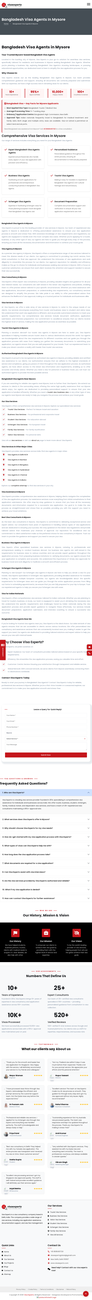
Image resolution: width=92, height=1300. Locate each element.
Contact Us (8, 1270)
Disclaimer (60, 1289)
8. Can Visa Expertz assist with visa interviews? (23, 872)
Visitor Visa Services (16, 435)
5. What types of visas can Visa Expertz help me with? (26, 845)
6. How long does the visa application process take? (26, 854)
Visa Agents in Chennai (17, 475)
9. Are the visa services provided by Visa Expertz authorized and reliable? (36, 881)
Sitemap (7, 1274)
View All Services (56, 1235)
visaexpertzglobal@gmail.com (63, 1255)
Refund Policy (71, 1289)
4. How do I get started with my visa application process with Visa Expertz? (36, 837)
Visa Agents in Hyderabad (18, 470)
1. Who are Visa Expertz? (13, 792)
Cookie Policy (32, 1289)
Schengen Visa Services (17, 424)
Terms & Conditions (47, 1289)
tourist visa (52, 392)
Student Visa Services (17, 419)
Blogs (6, 1267)
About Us (7, 1255)
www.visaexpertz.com (59, 1263)
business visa (62, 392)
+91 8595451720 (49, 129)
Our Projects (9, 1263)
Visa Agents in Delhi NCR (18, 454)
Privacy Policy (20, 1289)
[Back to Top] (86, 1294)
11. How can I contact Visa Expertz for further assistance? (28, 898)
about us (35, 440)
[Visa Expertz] (12, 5)
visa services (16, 440)
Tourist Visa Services (16, 409)
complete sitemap (19, 485)
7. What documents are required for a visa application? (27, 863)
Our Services (9, 1259)
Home (6, 24)
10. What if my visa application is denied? (21, 889)
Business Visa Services (17, 414)
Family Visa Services (16, 429)
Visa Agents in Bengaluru (18, 465)
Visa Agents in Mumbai (17, 459)
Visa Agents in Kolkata (17, 480)
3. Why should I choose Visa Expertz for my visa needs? (27, 828)
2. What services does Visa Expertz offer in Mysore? (26, 819)
